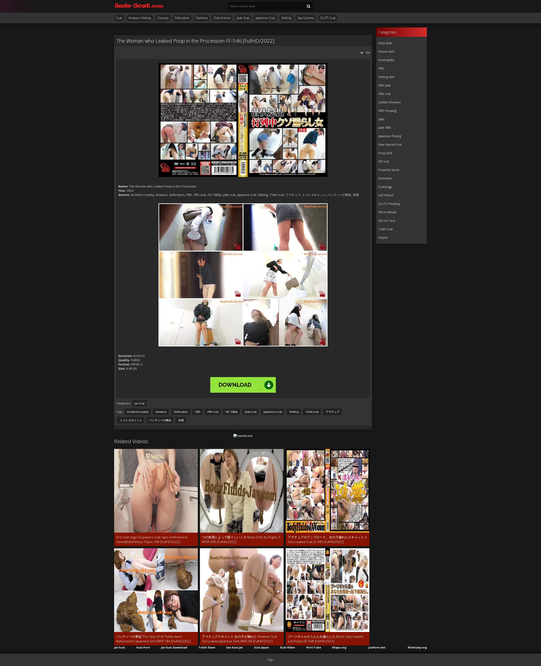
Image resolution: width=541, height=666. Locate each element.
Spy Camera (306, 18)
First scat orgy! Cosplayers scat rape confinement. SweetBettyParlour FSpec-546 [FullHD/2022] (152, 539)
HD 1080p (231, 412)
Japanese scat (272, 412)
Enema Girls (386, 51)
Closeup (162, 18)
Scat (119, 18)
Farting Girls (386, 77)
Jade (381, 119)
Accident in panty (138, 412)
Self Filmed (385, 195)
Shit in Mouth (387, 212)
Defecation (182, 18)
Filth (197, 412)
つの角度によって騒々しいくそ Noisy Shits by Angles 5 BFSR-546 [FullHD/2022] (241, 539)
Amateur (161, 412)
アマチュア (332, 412)
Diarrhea (202, 18)
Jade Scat (243, 18)
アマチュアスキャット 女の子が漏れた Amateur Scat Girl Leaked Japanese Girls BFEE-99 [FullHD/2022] (239, 638)
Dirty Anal (385, 43)
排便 (181, 420)
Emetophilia (386, 60)
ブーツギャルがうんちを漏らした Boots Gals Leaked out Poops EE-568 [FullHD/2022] (325, 638)
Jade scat (250, 412)
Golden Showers (389, 102)
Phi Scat (383, 161)
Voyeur (383, 237)
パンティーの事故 (160, 420)
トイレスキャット (130, 420)
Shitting (286, 18)
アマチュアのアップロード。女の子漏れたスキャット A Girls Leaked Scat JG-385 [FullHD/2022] (327, 539)
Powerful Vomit (388, 170)
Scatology (385, 187)
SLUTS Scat (328, 18)
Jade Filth (384, 128)
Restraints (385, 178)
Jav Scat (140, 403)
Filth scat (213, 412)
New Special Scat (390, 144)
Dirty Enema (222, 18)
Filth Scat (384, 94)
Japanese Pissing (389, 136)
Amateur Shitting (139, 18)
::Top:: (270, 660)
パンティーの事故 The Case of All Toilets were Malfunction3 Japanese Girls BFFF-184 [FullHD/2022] (153, 638)
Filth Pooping (387, 111)
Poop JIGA (385, 153)
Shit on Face (386, 221)
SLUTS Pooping (389, 204)
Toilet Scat (385, 229)
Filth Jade (384, 85)
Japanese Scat (265, 18)
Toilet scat (312, 412)
